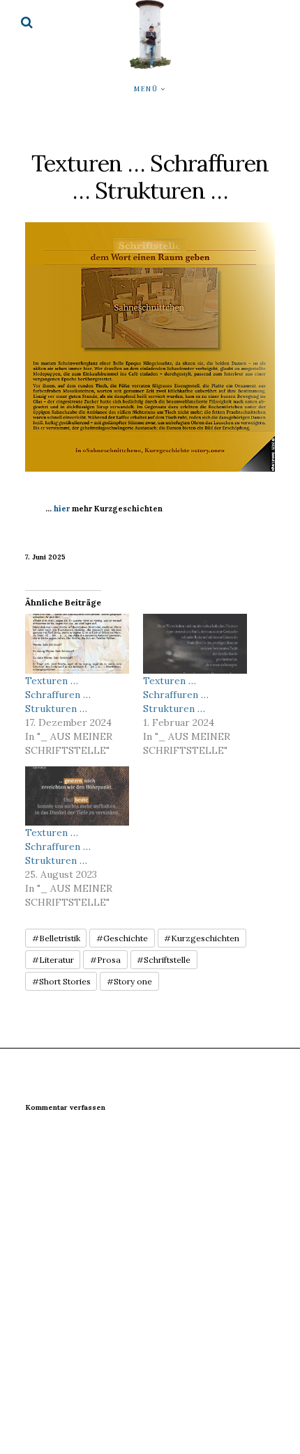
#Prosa (105, 959)
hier (62, 508)
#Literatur (53, 959)
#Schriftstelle (163, 959)
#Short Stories (61, 981)
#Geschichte (122, 938)
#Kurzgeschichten (201, 938)
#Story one (129, 981)
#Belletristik (56, 938)
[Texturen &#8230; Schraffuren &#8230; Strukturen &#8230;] (77, 643)
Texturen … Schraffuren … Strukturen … (58, 694)
